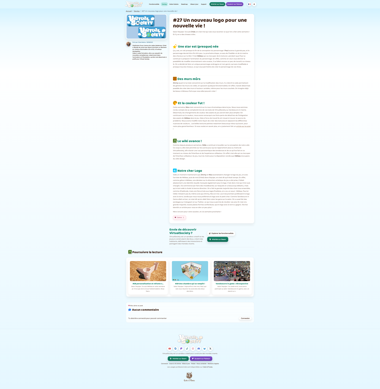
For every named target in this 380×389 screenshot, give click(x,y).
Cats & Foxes (207, 367)
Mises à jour (194, 4)
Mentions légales (213, 363)
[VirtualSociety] (134, 4)
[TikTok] (187, 348)
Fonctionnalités (154, 4)
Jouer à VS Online (175, 363)
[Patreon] (181, 348)
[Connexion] (254, 4)
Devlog (164, 4)
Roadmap (184, 4)
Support (203, 4)
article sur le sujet (243, 126)
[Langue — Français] (249, 4)
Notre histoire (173, 4)
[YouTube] (169, 348)
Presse (193, 363)
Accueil (129, 11)
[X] (210, 348)
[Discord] (198, 348)
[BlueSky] (204, 348)
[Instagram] (192, 348)
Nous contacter (202, 363)
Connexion (245, 318)
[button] (146, 26)
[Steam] (175, 348)
